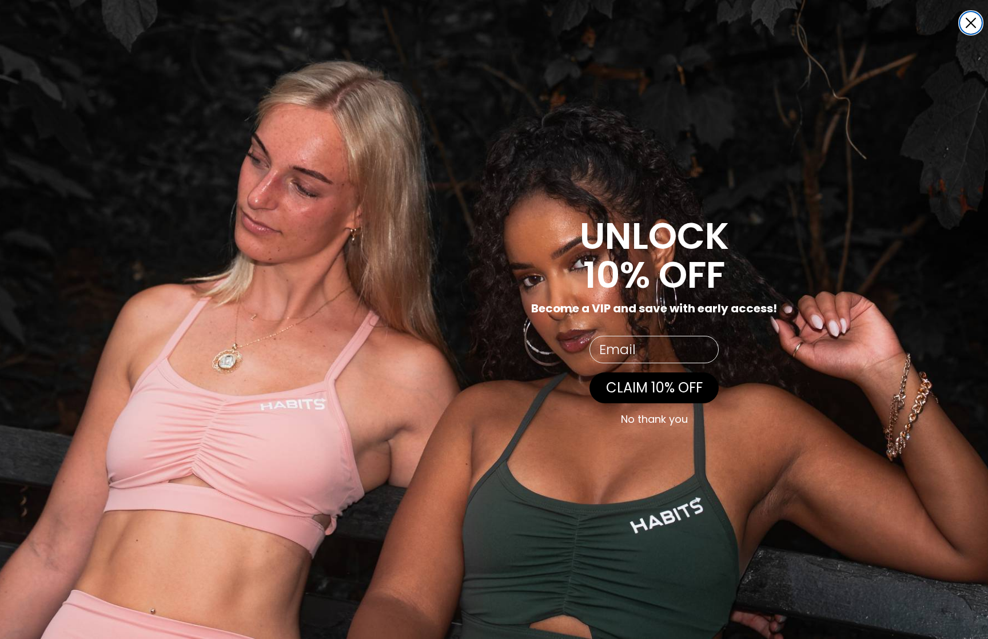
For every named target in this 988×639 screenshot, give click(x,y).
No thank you (654, 419)
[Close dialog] (970, 22)
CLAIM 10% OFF (654, 387)
